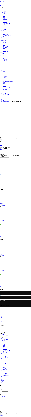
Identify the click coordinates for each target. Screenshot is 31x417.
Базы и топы (4, 10)
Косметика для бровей (5, 28)
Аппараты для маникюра (5, 34)
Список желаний (2, 140)
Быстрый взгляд (2, 170)
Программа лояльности (3, 321)
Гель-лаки (2, 9)
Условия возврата (3, 323)
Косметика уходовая (5, 29)
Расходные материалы (3, 40)
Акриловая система (5, 31)
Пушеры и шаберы (5, 22)
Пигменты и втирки (5, 15)
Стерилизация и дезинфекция (4, 44)
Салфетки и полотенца (5, 43)
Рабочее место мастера (3, 37)
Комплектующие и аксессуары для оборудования (8, 35)
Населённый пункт (2, 332)
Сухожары (4, 36)
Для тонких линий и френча (6, 26)
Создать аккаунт (5, 394)
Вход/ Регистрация (3, 384)
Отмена (1, 333)
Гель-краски (4, 13)
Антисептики (4, 45)
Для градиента (4, 25)
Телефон (1, 389)
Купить (1, 139)
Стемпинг (4, 18)
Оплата (2, 317)
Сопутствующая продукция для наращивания (7, 32)
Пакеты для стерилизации (5, 47)
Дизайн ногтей (3, 12)
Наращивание (2, 30)
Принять (5, 396)
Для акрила (4, 24)
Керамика (4, 49)
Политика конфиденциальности (4, 322)
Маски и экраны (4, 42)
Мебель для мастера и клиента (6, 38)
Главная (1, 101)
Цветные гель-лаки (5, 11)
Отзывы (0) (2, 144)
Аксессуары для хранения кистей (6, 23)
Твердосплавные (4, 50)
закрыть (1, 386)
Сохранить (3, 333)
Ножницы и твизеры (5, 21)
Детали (2, 143)
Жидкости (4, 41)
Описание (1, 145)
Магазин (3, 101)
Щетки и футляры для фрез (5, 51)
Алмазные (4, 48)
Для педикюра (4, 20)
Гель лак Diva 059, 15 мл (2, 205)
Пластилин (4, 16)
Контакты (2, 318)
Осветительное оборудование (6, 39)
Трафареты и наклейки (5, 19)
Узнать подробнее (2, 396)
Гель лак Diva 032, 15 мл (2, 255)
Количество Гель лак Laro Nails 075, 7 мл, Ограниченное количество (8, 138)
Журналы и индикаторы (5, 46)
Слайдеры (4, 17)
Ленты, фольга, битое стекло (6, 14)
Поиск (1, 52)
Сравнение (1, 186)
